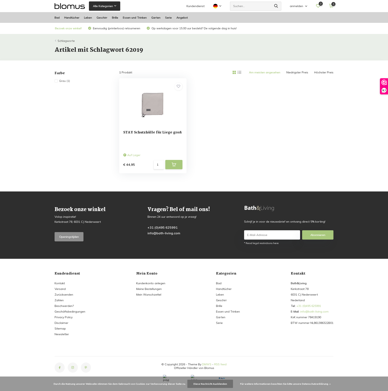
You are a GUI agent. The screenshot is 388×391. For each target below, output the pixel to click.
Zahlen (59, 300)
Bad (57, 17)
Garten (155, 17)
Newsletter (62, 334)
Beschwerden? (64, 306)
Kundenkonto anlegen (150, 283)
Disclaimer (61, 323)
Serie (168, 17)
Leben (88, 17)
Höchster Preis (323, 72)
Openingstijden (69, 237)
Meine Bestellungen (149, 289)
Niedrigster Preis (297, 72)
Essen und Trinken (135, 17)
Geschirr (102, 17)
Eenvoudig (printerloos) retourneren (116, 28)
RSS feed (220, 364)
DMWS (206, 364)
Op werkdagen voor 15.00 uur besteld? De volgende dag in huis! (194, 28)
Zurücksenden (64, 294)
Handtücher (71, 17)
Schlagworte (66, 41)
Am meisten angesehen (264, 72)
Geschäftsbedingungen (70, 311)
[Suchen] (276, 6)
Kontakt (60, 283)
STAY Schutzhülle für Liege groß (152, 132)
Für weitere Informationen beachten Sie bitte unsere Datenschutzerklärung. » (285, 383)
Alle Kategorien (103, 6)
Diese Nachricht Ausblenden (210, 383)
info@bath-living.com (164, 233)
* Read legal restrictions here (261, 243)
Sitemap (60, 328)
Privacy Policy (64, 317)
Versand (60, 289)
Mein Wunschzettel (148, 294)
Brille (115, 17)
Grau (64, 81)
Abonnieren (317, 235)
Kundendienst (196, 6)
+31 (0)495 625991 (163, 227)
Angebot (182, 17)
